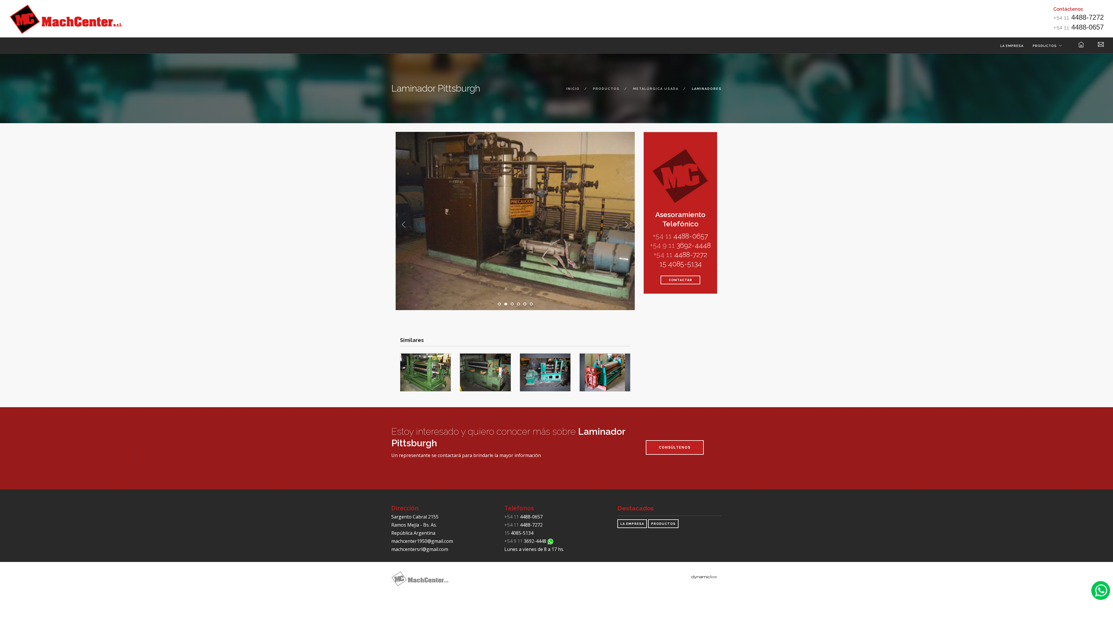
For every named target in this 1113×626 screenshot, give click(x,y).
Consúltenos (674, 447)
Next (626, 224)
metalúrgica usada (656, 89)
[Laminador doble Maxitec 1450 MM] (485, 372)
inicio (573, 89)
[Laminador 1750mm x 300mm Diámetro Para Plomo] (604, 372)
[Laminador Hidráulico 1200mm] (425, 372)
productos (606, 89)
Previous (403, 224)
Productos (1045, 46)
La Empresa (1011, 46)
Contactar (680, 280)
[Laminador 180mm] (545, 372)
